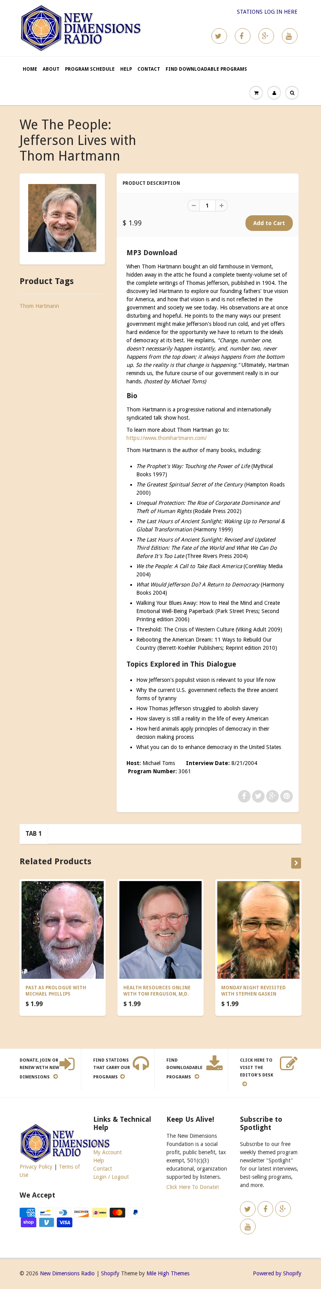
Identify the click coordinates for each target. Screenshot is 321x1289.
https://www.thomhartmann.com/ (166, 438)
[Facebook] (243, 36)
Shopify (110, 1273)
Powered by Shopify (277, 1273)
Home (30, 69)
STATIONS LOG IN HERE (267, 12)
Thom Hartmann (39, 306)
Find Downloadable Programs (206, 69)
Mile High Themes (167, 1273)
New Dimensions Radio (67, 1273)
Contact (148, 69)
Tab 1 (33, 833)
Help (126, 69)
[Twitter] (219, 36)
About (51, 69)
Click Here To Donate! (192, 1187)
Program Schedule (90, 69)
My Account (107, 1152)
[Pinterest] (266, 36)
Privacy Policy (36, 1167)
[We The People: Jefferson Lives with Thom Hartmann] (62, 218)
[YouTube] (290, 36)
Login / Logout (111, 1177)
